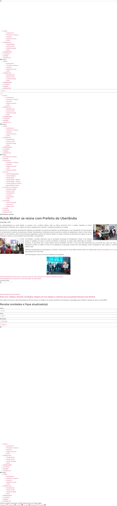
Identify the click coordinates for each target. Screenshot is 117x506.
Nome (2, 308)
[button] (58, 60)
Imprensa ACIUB (11, 170)
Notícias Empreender (13, 294)
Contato (5, 208)
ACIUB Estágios (11, 176)
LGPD (8, 40)
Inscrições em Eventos (10, 156)
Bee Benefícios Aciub (12, 185)
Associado (6, 200)
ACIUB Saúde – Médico (13, 179)
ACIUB (5, 31)
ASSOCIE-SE (7, 58)
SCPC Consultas (11, 202)
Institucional (10, 33)
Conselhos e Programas (10, 187)
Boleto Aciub (10, 206)
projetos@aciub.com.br (108, 249)
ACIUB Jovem (10, 46)
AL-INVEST (6, 54)
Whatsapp (3, 318)
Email (1, 313)
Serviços (5, 172)
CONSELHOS (7, 42)
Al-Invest (9, 195)
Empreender (10, 197)
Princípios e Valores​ (12, 35)
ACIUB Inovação (11, 48)
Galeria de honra (11, 38)
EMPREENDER (7, 52)
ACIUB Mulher (10, 44)
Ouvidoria (6, 210)
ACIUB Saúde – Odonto (13, 181)
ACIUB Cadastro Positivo (13, 183)
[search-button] (1, 94)
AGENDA (5, 56)
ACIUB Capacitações (12, 174)
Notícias (5, 158)
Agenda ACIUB (7, 212)
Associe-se (9, 204)
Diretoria (9, 37)
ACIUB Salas (10, 177)
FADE (8, 50)
